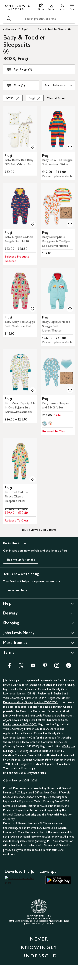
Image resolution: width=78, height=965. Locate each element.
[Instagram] (56, 667)
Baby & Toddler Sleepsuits (54, 29)
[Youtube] (33, 667)
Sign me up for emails (21, 559)
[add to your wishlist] (32, 147)
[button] (71, 6)
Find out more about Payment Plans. (24, 773)
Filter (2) (19, 85)
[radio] (44, 423)
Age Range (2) (22, 69)
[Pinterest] (45, 667)
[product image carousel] (20, 129)
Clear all (56, 98)
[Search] (9, 18)
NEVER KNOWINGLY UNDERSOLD (39, 947)
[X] (21, 667)
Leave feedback (17, 590)
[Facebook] (9, 667)
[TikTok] (68, 667)
